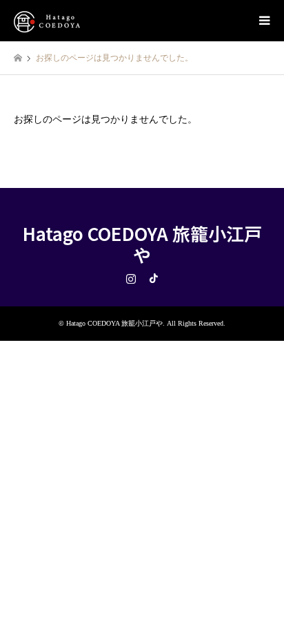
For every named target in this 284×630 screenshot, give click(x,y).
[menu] (263, 20)
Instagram (131, 278)
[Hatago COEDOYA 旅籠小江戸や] (48, 20)
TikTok (154, 278)
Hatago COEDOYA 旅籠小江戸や (142, 243)
